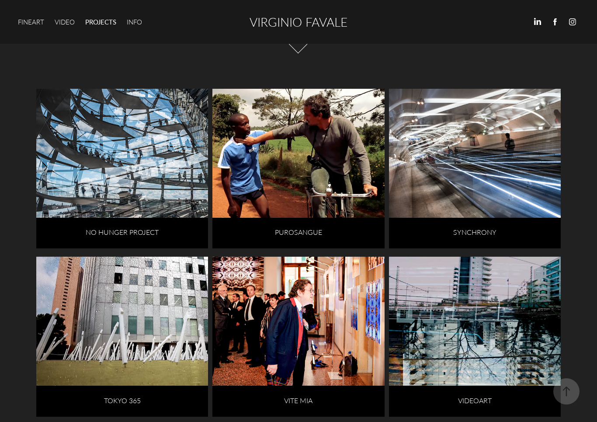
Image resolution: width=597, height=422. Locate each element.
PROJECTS (100, 21)
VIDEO (65, 21)
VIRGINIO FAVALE (298, 22)
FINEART (31, 21)
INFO (134, 21)
